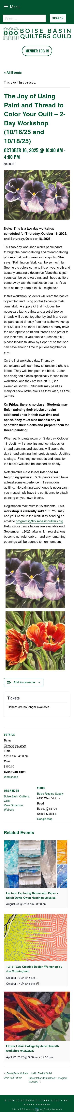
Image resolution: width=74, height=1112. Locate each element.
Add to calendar (24, 682)
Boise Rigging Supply (50, 793)
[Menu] (6, 6)
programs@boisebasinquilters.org (39, 521)
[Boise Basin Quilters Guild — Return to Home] (37, 33)
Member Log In (37, 50)
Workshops (11, 777)
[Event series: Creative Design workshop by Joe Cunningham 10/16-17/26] (38, 984)
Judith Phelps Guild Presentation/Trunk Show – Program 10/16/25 (48, 1077)
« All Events (13, 72)
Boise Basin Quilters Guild (38, 1100)
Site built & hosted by (37, 1109)
